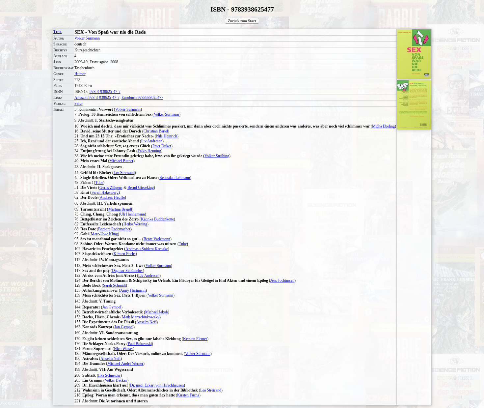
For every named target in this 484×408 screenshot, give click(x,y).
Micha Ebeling (383, 126)
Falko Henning (149, 151)
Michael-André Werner (125, 363)
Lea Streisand (124, 172)
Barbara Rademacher (114, 229)
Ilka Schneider (109, 375)
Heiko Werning (135, 224)
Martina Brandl (120, 209)
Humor (80, 74)
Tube (99, 182)
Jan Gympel (111, 307)
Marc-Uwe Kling (104, 234)
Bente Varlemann (157, 239)
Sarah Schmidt (114, 285)
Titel (57, 31)
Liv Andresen (151, 141)
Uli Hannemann (132, 214)
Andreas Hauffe (112, 197)
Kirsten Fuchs (125, 253)
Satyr (78, 103)
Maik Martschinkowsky (140, 317)
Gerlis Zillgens (110, 187)
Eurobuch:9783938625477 (142, 97)
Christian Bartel (156, 131)
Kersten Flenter (195, 338)
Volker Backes (116, 380)
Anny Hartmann (133, 290)
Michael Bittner (121, 161)
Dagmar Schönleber (127, 270)
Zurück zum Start (242, 21)
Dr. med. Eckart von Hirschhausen (157, 385)
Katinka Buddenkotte (157, 219)
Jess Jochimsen (282, 280)
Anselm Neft (146, 322)
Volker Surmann (87, 38)
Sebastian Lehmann (175, 177)
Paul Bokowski (140, 343)
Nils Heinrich (166, 136)
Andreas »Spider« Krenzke (146, 249)
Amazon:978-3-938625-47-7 (97, 97)
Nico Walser (123, 348)
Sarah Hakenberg (105, 192)
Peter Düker (161, 146)
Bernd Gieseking (140, 187)
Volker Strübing (216, 156)
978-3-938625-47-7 (105, 91)
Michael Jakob (156, 312)
